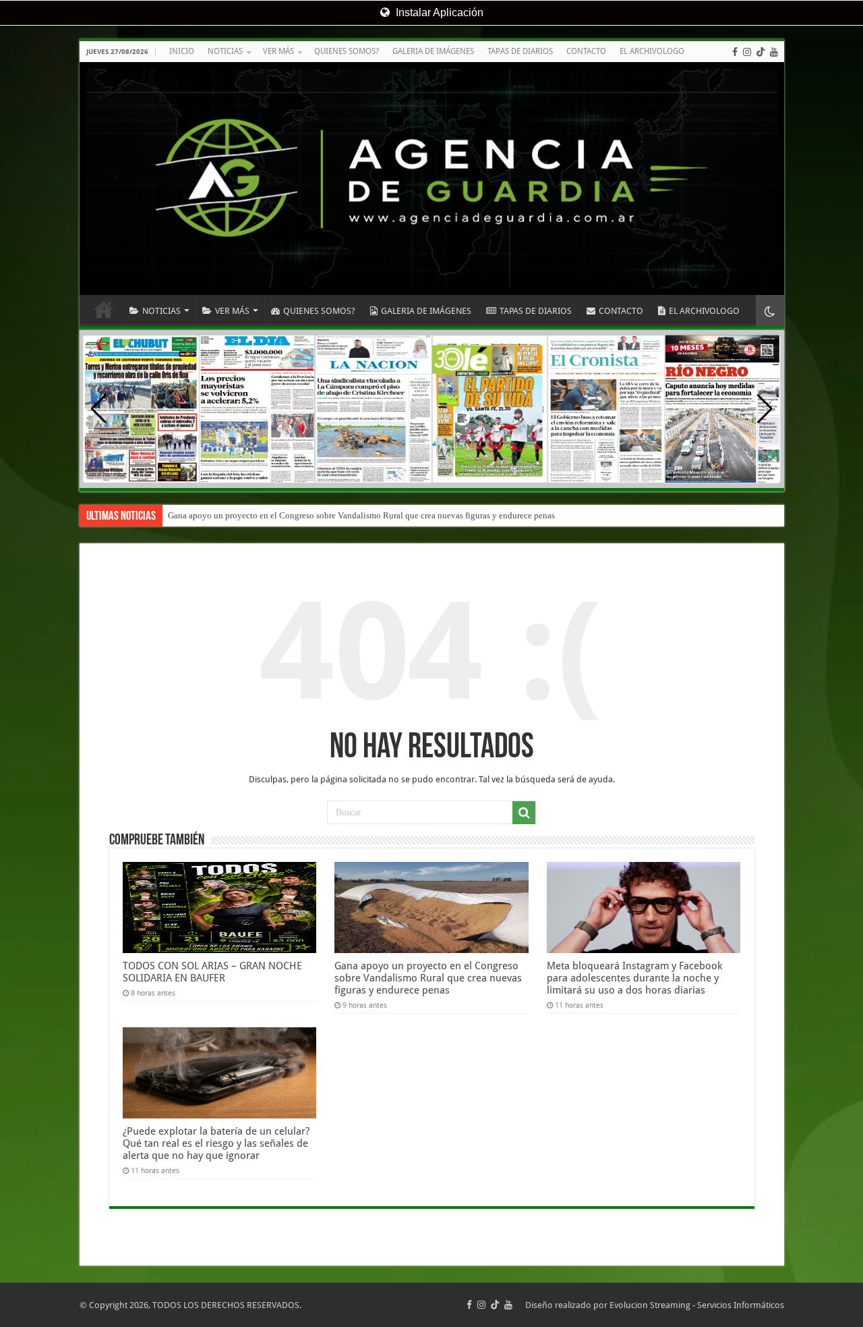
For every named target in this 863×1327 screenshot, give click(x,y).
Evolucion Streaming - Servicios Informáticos (696, 1305)
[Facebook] (735, 52)
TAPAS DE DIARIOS (520, 51)
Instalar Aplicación (438, 12)
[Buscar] (523, 812)
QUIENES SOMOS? (346, 51)
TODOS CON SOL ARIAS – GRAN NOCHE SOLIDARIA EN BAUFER (212, 972)
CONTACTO (586, 51)
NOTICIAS (225, 51)
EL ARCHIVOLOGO (652, 51)
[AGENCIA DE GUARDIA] (432, 178)
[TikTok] (760, 52)
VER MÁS (278, 51)
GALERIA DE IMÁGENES (433, 51)
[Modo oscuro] (770, 311)
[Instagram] (747, 52)
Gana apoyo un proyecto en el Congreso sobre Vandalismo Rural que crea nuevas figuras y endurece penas (361, 515)
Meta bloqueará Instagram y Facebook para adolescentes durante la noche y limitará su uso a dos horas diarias (634, 978)
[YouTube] (774, 52)
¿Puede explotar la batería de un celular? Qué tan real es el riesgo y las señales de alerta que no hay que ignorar (216, 1143)
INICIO (181, 51)
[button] (765, 409)
